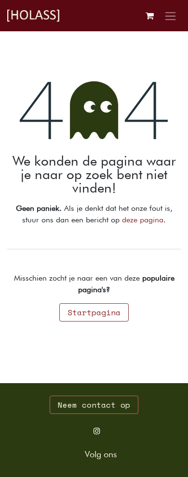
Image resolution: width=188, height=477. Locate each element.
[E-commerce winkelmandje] (149, 15)
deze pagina (142, 219)
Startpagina (94, 312)
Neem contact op (94, 405)
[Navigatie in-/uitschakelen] (170, 15)
